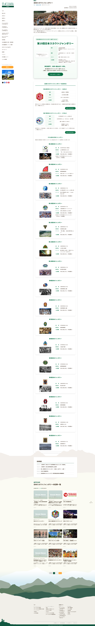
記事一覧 (3, 13)
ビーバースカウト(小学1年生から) (5, 24)
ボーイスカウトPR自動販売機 (50, 614)
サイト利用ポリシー (69, 622)
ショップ (3, 54)
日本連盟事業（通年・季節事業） (8, 42)
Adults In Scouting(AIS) (6, 47)
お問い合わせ (75, 622)
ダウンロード (4, 49)
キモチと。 (47, 611)
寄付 (47, 607)
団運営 (3, 52)
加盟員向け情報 (38, 4)
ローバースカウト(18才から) (5, 37)
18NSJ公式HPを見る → (70, 108)
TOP (3, 10)
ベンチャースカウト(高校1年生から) (5, 33)
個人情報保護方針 (62, 622)
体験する (3, 20)
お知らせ (3, 15)
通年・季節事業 (70, 607)
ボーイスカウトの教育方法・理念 (39, 608)
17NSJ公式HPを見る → (70, 132)
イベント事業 (70, 608)
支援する (3, 18)
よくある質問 (4, 59)
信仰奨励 (3, 39)
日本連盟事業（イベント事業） (7, 44)
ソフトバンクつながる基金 (50, 612)
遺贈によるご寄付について (50, 608)
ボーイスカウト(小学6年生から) (5, 30)
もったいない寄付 (49, 610)
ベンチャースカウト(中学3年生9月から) (62, 615)
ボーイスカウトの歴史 (37, 607)
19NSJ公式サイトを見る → (55, 74)
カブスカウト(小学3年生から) (5, 27)
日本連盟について (5, 56)
